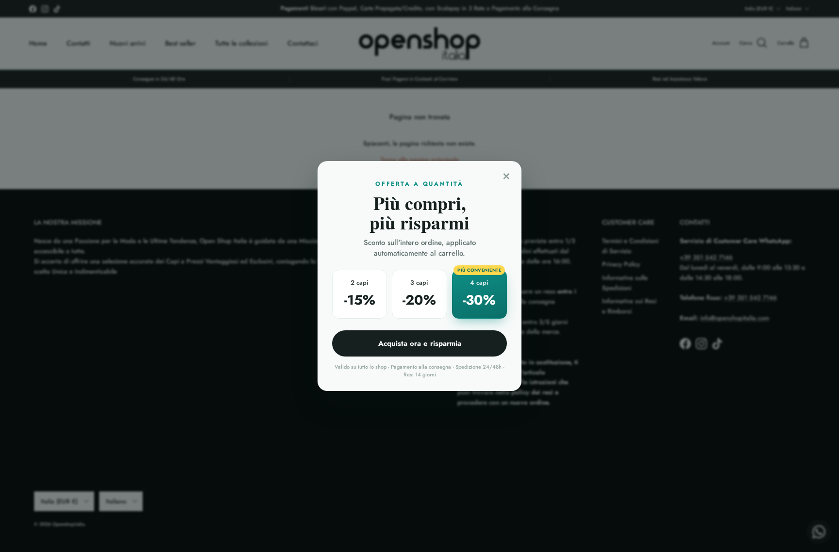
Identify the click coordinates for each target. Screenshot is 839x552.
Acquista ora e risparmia (419, 343)
